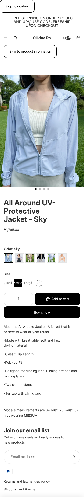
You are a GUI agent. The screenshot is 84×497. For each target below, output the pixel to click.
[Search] (15, 38)
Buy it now (42, 312)
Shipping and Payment (21, 489)
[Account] (68, 38)
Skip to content (17, 6)
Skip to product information (30, 51)
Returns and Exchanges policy (27, 481)
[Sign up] (73, 457)
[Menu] (5, 38)
